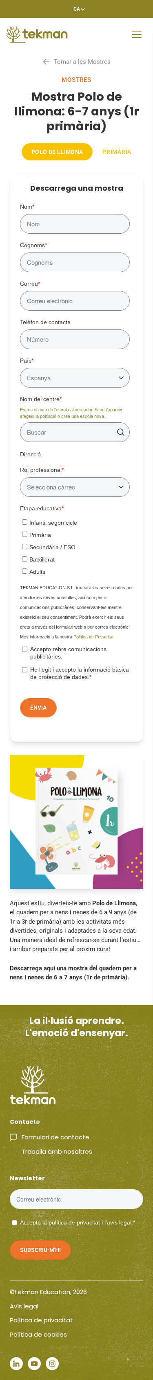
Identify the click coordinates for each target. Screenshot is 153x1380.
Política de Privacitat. (94, 636)
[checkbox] (75, 545)
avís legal (119, 1222)
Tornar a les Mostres (82, 61)
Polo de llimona (57, 152)
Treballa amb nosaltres (57, 1151)
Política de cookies (38, 1334)
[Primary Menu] (136, 34)
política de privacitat (74, 1222)
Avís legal (24, 1306)
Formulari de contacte (55, 1137)
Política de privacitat (41, 1320)
